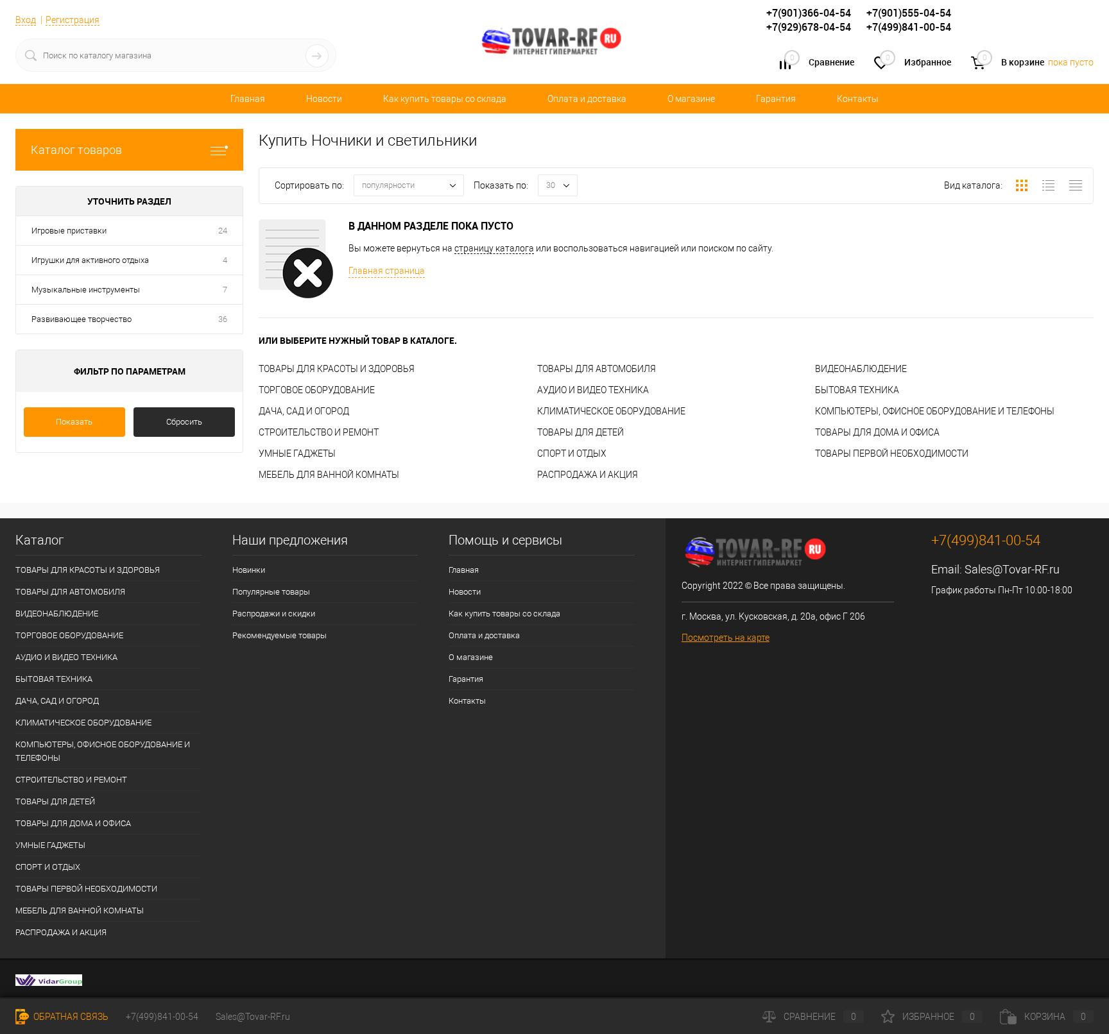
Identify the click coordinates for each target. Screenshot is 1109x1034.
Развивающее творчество (81, 319)
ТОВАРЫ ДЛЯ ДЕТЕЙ (580, 432)
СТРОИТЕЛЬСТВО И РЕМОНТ (319, 432)
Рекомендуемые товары (279, 635)
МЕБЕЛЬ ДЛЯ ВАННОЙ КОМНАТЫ (329, 475)
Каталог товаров (76, 150)
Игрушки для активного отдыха (90, 260)
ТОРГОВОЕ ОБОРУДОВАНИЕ (317, 390)
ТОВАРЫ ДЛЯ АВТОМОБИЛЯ (596, 369)
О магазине (691, 99)
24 (222, 230)
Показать (74, 422)
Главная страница (386, 271)
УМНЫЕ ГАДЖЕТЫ (297, 453)
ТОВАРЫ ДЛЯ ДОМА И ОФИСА (877, 432)
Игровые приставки (69, 230)
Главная (247, 99)
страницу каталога (494, 248)
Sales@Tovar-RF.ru (1012, 569)
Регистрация (72, 20)
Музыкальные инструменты (85, 289)
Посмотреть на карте (725, 637)
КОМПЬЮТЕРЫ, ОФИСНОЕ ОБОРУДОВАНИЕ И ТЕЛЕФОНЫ (934, 411)
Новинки (248, 570)
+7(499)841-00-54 (162, 1017)
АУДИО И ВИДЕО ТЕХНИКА (593, 390)
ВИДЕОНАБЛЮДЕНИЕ (861, 369)
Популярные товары (271, 592)
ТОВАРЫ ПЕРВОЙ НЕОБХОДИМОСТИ (891, 453)
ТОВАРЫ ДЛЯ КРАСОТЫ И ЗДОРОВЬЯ (337, 369)
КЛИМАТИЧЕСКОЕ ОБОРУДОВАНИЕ (611, 411)
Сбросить (184, 422)
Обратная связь (69, 1017)
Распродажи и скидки (273, 613)
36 (222, 319)
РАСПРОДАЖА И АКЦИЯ (587, 475)
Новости (324, 99)
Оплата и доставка (586, 99)
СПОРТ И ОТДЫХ (571, 453)
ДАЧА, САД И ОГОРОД (304, 411)
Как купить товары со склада (444, 99)
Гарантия (776, 99)
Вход (25, 20)
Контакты (858, 99)
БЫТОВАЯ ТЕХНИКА (857, 390)
